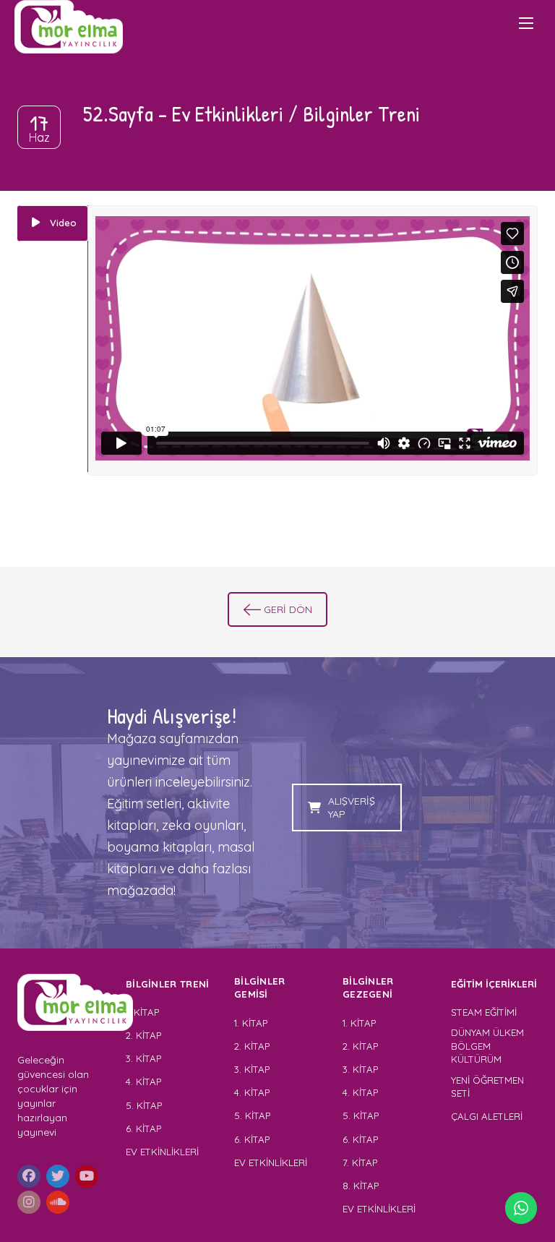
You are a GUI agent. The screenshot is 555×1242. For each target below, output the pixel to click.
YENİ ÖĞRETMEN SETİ (487, 1087)
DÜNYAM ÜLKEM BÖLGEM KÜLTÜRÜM (487, 1046)
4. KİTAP (143, 1081)
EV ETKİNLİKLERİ (162, 1151)
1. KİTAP (142, 1012)
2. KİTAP (143, 1035)
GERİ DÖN (288, 609)
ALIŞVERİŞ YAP (351, 808)
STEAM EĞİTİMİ (484, 1012)
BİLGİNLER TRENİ (168, 984)
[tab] (52, 223)
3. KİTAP (143, 1058)
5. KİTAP (144, 1105)
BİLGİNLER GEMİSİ (259, 988)
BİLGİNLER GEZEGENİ (369, 988)
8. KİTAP (361, 1185)
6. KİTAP (143, 1128)
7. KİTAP (360, 1162)
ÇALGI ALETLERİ (486, 1116)
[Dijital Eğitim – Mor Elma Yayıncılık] (68, 26)
